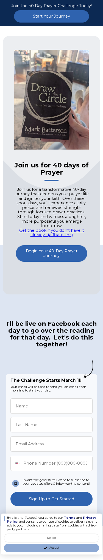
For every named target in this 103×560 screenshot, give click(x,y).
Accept (54, 548)
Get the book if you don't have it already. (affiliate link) (51, 233)
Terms (69, 518)
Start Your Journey (51, 16)
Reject (51, 538)
